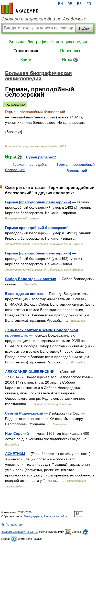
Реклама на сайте (55, 516)
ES (79, 4)
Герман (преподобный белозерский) (38, 202)
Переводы (70, 51)
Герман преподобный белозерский (37, 228)
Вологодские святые (24, 294)
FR (89, 4)
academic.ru (19, 8)
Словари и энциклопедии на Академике (43, 18)
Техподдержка (33, 516)
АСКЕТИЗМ (15, 454)
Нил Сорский (17, 433)
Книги (25, 60)
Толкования (26, 51)
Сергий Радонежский (24, 413)
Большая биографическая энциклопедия (48, 42)
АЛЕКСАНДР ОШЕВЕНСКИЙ (30, 372)
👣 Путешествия (12, 524)
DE (70, 4)
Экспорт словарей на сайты (19, 531)
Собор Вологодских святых (30, 279)
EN (60, 4)
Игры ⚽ (70, 60)
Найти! (84, 28)
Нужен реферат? (41, 157)
